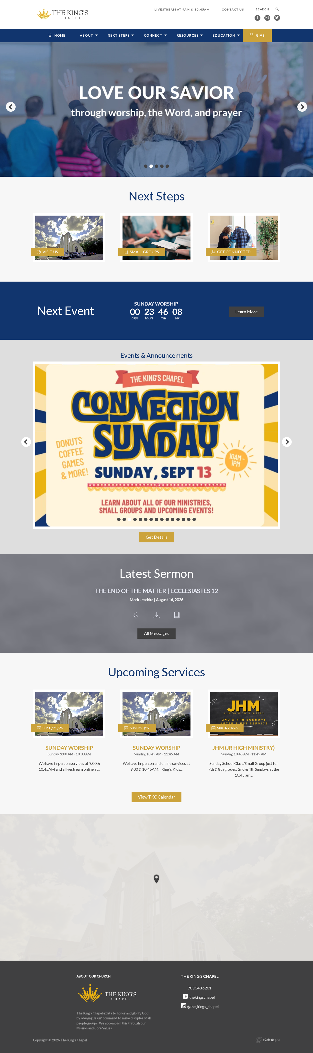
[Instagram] (267, 18)
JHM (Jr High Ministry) (243, 747)
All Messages (156, 633)
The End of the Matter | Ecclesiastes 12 (156, 590)
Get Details (157, 537)
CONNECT (153, 35)
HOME (60, 35)
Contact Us (233, 9)
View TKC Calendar (156, 797)
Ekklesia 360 (268, 1040)
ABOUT (86, 35)
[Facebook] (257, 18)
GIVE (260, 35)
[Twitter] (277, 18)
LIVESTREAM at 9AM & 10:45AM (182, 9)
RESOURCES (187, 35)
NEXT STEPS (119, 35)
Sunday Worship (69, 747)
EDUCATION (224, 35)
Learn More (246, 311)
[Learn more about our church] (156, 879)
